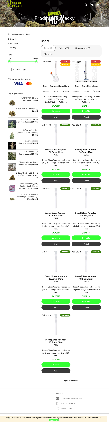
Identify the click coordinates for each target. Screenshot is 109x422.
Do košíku (56, 111)
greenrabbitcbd (66, 409)
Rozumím (53, 420)
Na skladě (19, 69)
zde (100, 418)
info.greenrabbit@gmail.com (71, 398)
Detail (55, 117)
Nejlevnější (64, 48)
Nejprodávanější (82, 48)
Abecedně (48, 54)
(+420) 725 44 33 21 (68, 403)
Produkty (14, 43)
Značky (13, 47)
